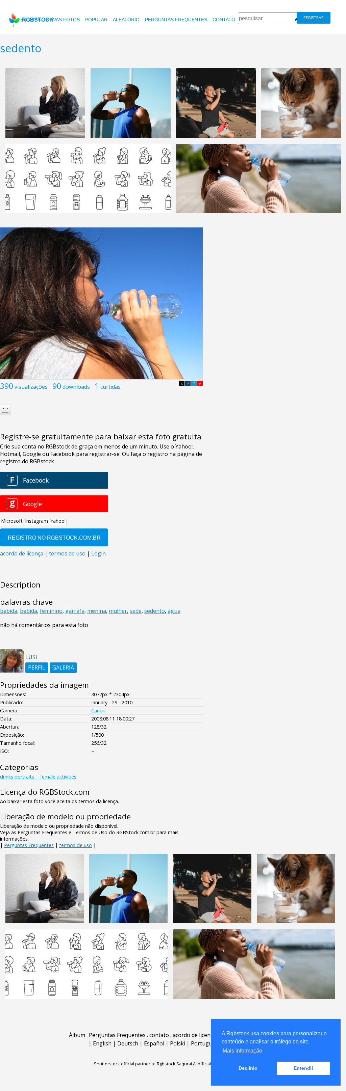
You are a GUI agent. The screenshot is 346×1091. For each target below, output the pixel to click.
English (102, 1043)
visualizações (31, 386)
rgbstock (37, 20)
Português (204, 1043)
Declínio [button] (248, 1068)
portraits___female (35, 776)
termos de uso (75, 845)
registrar (313, 18)
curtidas (110, 386)
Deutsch (127, 1043)
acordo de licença (194, 1035)
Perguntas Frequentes (176, 19)
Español (154, 1043)
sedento (154, 611)
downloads (76, 386)
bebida (8, 611)
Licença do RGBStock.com (45, 792)
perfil (36, 667)
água (174, 611)
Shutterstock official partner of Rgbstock (134, 1064)
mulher (118, 611)
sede (136, 611)
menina (96, 611)
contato (224, 19)
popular (96, 19)
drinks (6, 776)
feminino (51, 611)
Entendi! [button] (303, 1068)
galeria (63, 667)
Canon (98, 710)
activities (66, 776)
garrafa (74, 611)
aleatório (126, 19)
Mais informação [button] (242, 1051)
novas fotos (63, 19)
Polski (177, 1043)
